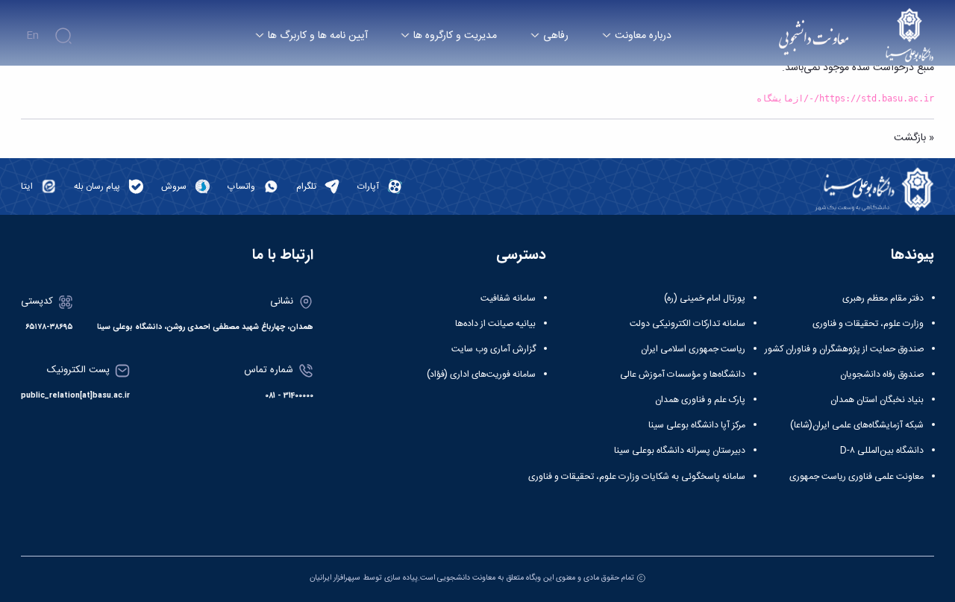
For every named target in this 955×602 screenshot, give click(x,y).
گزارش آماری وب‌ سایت (493, 349)
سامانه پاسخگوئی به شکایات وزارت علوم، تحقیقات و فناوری (636, 476)
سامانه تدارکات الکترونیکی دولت (687, 323)
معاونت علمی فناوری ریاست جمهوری (856, 476)
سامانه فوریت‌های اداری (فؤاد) (481, 374)
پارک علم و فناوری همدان (700, 399)
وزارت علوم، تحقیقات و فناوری (868, 323)
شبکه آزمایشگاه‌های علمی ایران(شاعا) (857, 425)
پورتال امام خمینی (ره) (704, 298)
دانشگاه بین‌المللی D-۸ (882, 450)
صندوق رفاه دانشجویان (882, 374)
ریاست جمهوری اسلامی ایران (693, 349)
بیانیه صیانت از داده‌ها (495, 323)
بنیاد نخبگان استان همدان (877, 399)
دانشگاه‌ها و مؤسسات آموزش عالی (682, 374)
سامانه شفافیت (508, 298)
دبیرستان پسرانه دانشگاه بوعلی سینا (679, 450)
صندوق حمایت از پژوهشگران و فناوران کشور (844, 349)
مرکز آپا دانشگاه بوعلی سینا (696, 425)
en (32, 36)
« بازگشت (914, 138)
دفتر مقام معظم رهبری (883, 298)
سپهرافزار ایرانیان (335, 577)
